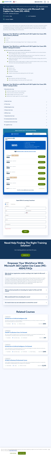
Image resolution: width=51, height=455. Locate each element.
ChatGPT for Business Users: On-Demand (16, 332)
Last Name (28, 206)
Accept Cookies (22, 453)
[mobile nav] (48, 2)
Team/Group (13, 204)
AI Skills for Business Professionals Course (16, 360)
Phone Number (28, 210)
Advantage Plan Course (14, 13)
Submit (25, 231)
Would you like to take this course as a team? (26, 151)
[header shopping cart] (45, 2)
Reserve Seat (41, 156)
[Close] (49, 449)
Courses (8, 6)
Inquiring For (7, 202)
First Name (7, 206)
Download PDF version (43, 6)
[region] (26, 171)
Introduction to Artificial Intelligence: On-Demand (18, 346)
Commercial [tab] (15, 133)
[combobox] (27, 213)
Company (6, 215)
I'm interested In (7, 224)
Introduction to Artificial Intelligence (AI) (16, 318)
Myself (7, 204)
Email (6, 210)
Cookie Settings (13, 453)
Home (4, 6)
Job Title (6, 219)
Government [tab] (37, 133)
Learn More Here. (13, 450)
